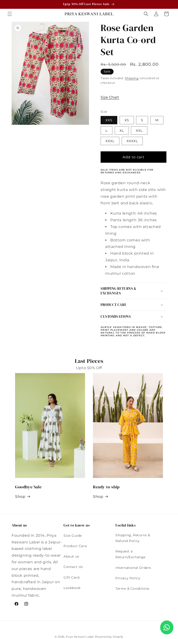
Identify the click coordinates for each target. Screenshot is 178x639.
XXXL (109, 141)
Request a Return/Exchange (130, 554)
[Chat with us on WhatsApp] (167, 627)
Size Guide (73, 535)
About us (71, 556)
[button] (10, 14)
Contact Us (73, 567)
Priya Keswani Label (80, 636)
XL (122, 130)
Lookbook (72, 588)
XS (126, 120)
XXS (108, 120)
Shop (20, 496)
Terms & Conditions (132, 588)
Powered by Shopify (109, 636)
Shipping (132, 78)
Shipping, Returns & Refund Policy (132, 538)
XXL (139, 130)
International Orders (133, 568)
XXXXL (132, 141)
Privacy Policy (127, 578)
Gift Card (71, 577)
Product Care (75, 546)
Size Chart (110, 97)
